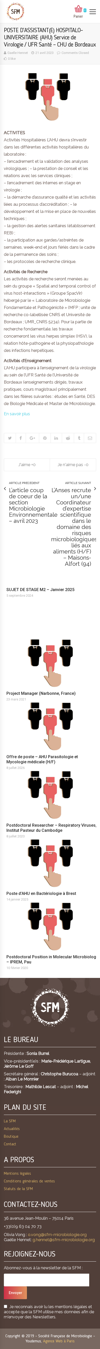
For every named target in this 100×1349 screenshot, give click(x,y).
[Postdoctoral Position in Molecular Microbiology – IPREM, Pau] (52, 926)
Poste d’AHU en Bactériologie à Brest (41, 893)
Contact (10, 1144)
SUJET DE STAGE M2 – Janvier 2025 (40, 589)
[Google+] (32, 438)
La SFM (10, 1121)
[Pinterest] (45, 438)
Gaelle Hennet (17, 53)
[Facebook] (21, 438)
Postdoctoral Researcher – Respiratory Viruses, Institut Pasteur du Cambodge (51, 828)
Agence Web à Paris (59, 1341)
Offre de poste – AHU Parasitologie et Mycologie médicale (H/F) (42, 759)
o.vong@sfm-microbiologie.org (57, 1234)
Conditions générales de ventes (29, 1181)
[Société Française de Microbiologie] (15, 11)
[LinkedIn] (56, 438)
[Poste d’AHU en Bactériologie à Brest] (52, 863)
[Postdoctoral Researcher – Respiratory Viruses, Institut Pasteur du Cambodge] (52, 795)
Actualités (12, 1129)
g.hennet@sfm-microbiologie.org (64, 1239)
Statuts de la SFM (18, 1189)
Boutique (11, 1137)
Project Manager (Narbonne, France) (41, 693)
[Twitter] (10, 438)
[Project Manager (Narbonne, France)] (52, 663)
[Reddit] (68, 438)
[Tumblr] (79, 438)
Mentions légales (17, 1174)
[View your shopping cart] (78, 9)
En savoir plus (17, 413)
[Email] (90, 438)
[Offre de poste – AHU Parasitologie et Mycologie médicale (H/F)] (52, 726)
